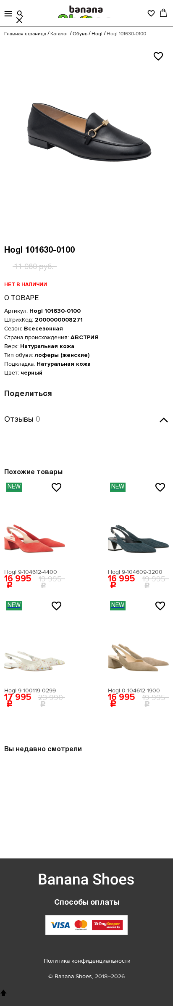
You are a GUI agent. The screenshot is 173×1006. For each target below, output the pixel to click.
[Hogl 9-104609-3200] (138, 523)
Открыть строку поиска (20, 14)
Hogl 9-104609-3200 (135, 572)
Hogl (97, 34)
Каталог (59, 34)
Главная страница (25, 34)
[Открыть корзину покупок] (163, 12)
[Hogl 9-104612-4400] (34, 523)
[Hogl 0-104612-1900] (138, 641)
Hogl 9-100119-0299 (30, 690)
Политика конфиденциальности (87, 960)
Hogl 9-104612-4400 (30, 572)
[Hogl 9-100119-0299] (34, 641)
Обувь (80, 34)
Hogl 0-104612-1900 (134, 690)
